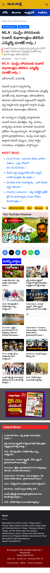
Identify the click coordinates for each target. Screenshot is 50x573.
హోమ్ (5, 12)
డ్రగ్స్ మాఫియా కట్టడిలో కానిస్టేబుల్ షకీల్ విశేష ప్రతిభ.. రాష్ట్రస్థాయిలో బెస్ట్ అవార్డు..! (37, 282)
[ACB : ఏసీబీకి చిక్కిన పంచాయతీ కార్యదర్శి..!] (37, 369)
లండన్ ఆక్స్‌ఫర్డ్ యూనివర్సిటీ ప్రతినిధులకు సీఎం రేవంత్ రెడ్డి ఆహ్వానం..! (12, 379)
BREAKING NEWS (16, 208)
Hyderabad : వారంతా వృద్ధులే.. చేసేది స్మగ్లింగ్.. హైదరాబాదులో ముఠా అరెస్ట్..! (37, 306)
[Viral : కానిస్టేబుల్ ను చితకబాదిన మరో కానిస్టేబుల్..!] (13, 345)
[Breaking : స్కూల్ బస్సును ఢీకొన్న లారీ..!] (37, 345)
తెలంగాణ (16, 12)
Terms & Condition (35, 563)
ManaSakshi (6, 59)
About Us (11, 559)
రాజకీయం (42, 12)
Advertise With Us (35, 559)
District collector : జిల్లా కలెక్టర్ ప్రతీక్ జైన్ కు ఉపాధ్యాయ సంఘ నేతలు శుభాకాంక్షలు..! (27, 196)
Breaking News (20, 21)
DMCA (23, 563)
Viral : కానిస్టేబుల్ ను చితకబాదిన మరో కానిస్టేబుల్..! (10, 356)
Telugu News (7, 21)
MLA (29, 208)
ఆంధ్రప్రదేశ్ (29, 12)
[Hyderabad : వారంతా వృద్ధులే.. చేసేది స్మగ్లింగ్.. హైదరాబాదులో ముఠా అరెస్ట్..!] (37, 295)
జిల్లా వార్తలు (23, 27)
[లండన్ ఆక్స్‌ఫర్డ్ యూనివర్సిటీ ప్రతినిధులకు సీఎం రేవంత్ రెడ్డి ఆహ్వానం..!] (13, 369)
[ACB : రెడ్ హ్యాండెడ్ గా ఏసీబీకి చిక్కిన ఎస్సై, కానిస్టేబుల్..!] (13, 295)
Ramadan (39, 208)
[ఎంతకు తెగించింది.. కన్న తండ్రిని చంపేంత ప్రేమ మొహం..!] (13, 271)
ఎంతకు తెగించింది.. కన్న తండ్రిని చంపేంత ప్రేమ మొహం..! (10, 282)
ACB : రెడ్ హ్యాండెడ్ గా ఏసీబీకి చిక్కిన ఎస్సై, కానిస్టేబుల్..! (10, 306)
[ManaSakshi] (15, 4)
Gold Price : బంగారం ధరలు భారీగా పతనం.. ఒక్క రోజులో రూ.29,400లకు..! (26, 163)
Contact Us (21, 559)
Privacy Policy (13, 563)
